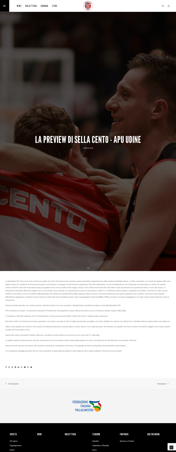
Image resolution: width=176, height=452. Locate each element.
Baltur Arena (153, 434)
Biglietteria (31, 5)
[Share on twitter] (9, 367)
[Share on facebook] (6, 367)
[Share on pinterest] (15, 367)
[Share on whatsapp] (21, 367)
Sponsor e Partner (127, 441)
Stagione (96, 434)
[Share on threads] (12, 367)
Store (54, 5)
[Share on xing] (27, 367)
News (19, 5)
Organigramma (15, 445)
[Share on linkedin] (18, 367)
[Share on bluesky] (24, 367)
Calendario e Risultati (100, 445)
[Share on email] (30, 367)
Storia (12, 450)
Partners (124, 434)
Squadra (44, 5)
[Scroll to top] (171, 447)
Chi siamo (14, 441)
